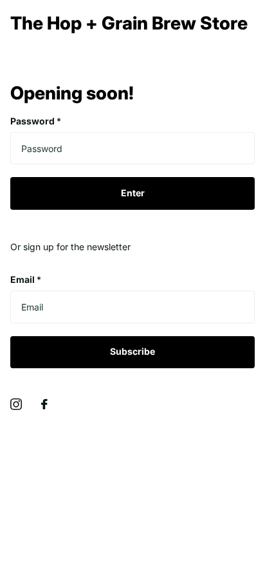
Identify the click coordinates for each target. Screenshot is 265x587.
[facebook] (44, 404)
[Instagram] (16, 404)
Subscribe (132, 351)
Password (35, 120)
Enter (133, 192)
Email (25, 279)
